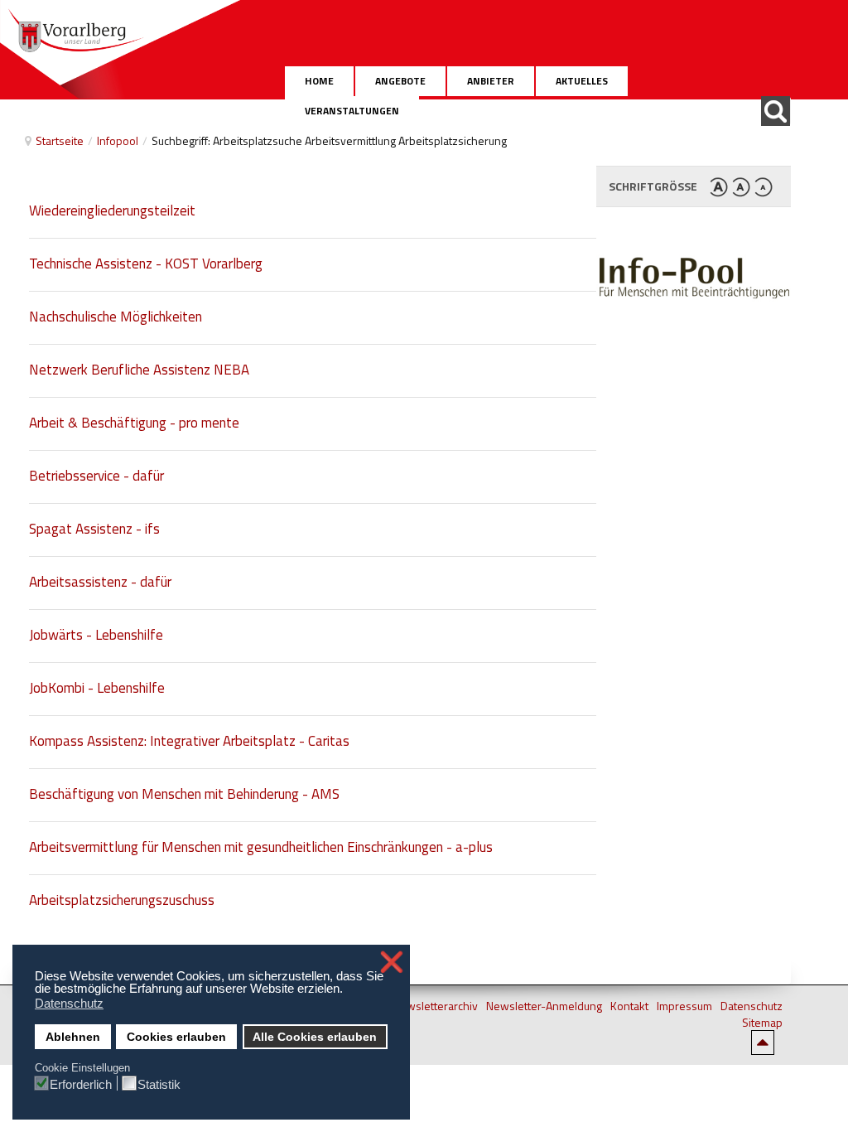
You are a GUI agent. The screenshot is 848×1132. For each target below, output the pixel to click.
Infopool (117, 140)
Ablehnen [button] (73, 1037)
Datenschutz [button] (69, 1003)
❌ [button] (391, 962)
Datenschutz (751, 1006)
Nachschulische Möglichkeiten (115, 316)
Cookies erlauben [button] (176, 1037)
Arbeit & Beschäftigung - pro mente (134, 422)
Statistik (159, 1084)
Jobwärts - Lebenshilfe (96, 635)
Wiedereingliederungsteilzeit (112, 210)
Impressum (684, 1006)
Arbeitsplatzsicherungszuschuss (121, 900)
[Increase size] (719, 186)
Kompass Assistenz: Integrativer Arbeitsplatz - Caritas (189, 741)
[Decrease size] (763, 186)
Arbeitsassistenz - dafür (100, 582)
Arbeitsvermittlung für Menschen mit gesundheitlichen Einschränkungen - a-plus (261, 847)
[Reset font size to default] (741, 186)
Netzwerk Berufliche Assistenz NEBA (139, 369)
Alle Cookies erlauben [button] (315, 1037)
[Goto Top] (771, 1041)
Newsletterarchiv (435, 1006)
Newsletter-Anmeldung (544, 1006)
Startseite (60, 140)
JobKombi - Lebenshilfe (97, 688)
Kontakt (629, 1006)
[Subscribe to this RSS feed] (583, 174)
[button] (347, 990)
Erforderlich (81, 1084)
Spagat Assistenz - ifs (94, 528)
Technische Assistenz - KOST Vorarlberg (146, 263)
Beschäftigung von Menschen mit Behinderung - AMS (184, 794)
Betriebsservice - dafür (96, 475)
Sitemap (762, 1022)
